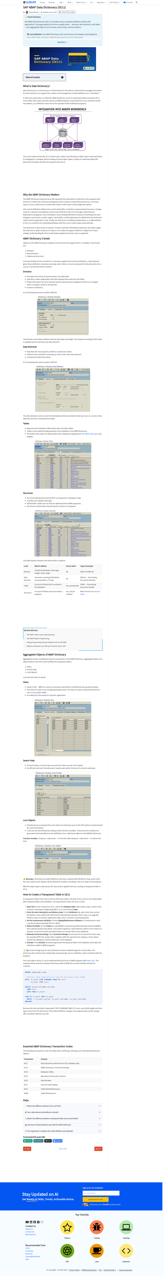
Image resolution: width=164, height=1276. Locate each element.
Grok (49, 1141)
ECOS (27, 1248)
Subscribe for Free (95, 1199)
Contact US (29, 1231)
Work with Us (30, 1234)
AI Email (129, 2)
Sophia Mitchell (34, 12)
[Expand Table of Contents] (62, 77)
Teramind (29, 1251)
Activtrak (29, 1253)
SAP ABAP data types (90, 434)
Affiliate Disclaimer (89, 1270)
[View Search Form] (136, 2)
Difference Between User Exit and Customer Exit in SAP (46, 646)
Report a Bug (63, 1149)
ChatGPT (29, 1141)
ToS (100, 1270)
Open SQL (91, 960)
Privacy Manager (125, 1270)
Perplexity (40, 1141)
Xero (27, 1259)
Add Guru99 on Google (68, 12)
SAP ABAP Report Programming (38, 638)
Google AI (59, 1141)
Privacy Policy (74, 1270)
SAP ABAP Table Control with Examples (41, 635)
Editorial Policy (110, 1270)
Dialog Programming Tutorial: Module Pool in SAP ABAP (47, 642)
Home (42, 2)
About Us (29, 1229)
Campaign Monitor (32, 1256)
